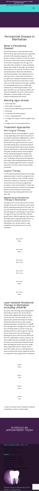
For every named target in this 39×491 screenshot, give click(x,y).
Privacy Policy (16, 490)
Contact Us (19, 433)
